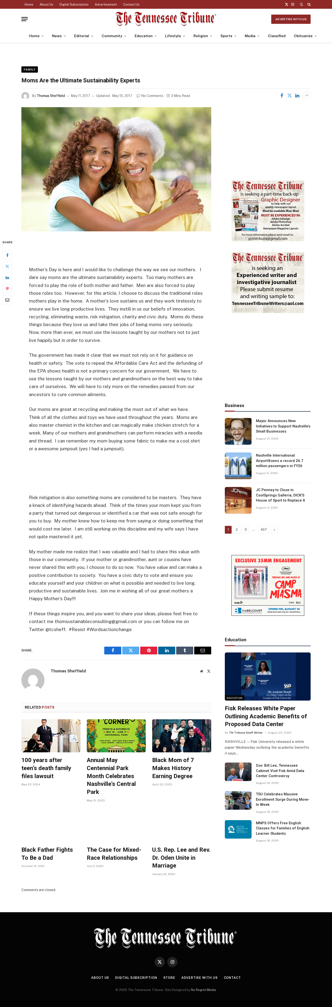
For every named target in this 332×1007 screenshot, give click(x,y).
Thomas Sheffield (51, 96)
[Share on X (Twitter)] (289, 95)
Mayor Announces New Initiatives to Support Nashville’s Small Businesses (283, 426)
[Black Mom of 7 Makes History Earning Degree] (181, 736)
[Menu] (24, 19)
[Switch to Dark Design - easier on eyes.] (301, 4)
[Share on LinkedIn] (297, 95)
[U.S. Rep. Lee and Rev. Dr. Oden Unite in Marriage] (181, 825)
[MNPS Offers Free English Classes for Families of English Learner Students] (238, 829)
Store (169, 978)
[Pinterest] (7, 288)
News (57, 36)
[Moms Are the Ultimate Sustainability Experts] (116, 169)
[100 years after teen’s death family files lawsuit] (50, 736)
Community (112, 36)
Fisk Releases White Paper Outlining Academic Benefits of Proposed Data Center (266, 716)
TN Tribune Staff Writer (246, 732)
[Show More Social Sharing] (307, 95)
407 (264, 529)
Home (29, 4)
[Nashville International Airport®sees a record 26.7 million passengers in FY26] (238, 465)
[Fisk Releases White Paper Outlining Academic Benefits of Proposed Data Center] (268, 676)
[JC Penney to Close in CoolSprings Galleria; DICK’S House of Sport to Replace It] (238, 500)
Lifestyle (173, 36)
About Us (46, 4)
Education (144, 36)
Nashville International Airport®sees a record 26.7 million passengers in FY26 (279, 460)
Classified (277, 36)
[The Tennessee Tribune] (166, 19)
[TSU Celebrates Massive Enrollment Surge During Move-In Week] (238, 800)
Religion (200, 36)
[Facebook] (7, 255)
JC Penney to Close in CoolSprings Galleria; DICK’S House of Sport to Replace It (280, 495)
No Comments (152, 96)
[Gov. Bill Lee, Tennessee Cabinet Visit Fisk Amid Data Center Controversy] (238, 772)
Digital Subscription (74, 4)
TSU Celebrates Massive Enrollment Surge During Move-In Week (283, 799)
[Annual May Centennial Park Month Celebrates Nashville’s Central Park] (116, 736)
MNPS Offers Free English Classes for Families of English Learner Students (282, 828)
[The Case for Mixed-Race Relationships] (116, 825)
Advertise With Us (290, 19)
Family (29, 69)
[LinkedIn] (7, 277)
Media (250, 36)
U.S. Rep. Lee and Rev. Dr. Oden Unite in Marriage (181, 857)
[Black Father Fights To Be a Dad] (50, 825)
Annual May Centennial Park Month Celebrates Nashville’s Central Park (111, 776)
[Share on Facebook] (281, 95)
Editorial (81, 36)
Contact (232, 978)
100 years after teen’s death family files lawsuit (46, 768)
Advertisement (106, 4)
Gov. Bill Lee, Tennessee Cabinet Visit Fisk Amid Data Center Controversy (280, 770)
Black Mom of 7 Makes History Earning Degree (173, 768)
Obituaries (303, 36)
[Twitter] (7, 266)
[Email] (7, 299)
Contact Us (131, 4)
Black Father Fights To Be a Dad (47, 853)
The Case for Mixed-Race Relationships (114, 853)
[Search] (308, 4)
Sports (226, 36)
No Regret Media (203, 990)
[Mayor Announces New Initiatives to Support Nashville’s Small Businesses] (238, 431)
